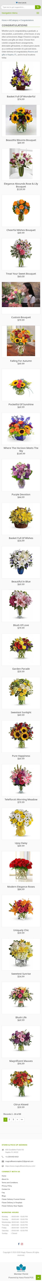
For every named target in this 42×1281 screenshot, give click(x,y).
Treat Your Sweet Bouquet (21, 273)
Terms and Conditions (10, 1182)
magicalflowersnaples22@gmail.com (19, 1161)
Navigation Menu (10, 13)
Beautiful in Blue (21, 581)
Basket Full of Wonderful (21, 96)
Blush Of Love (21, 625)
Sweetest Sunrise (21, 973)
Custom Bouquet (21, 317)
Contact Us (6, 1189)
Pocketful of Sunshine (21, 404)
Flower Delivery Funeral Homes (13, 1199)
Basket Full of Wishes (21, 538)
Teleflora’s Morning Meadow (21, 799)
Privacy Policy (7, 1186)
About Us (5, 1179)
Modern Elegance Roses (21, 886)
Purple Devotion (21, 494)
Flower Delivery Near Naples (12, 1206)
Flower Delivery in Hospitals (12, 1202)
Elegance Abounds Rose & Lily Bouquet (21, 185)
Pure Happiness (21, 755)
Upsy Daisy (21, 843)
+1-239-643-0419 (11, 1157)
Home (4, 20)
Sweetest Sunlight (21, 712)
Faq (3, 1192)
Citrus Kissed (21, 1104)
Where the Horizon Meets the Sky (21, 449)
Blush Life (21, 1017)
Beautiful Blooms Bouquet (21, 140)
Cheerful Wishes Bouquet (21, 230)
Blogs (4, 1196)
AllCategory (13, 20)
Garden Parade (21, 668)
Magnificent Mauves (21, 1061)
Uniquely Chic (21, 930)
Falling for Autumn (21, 360)
